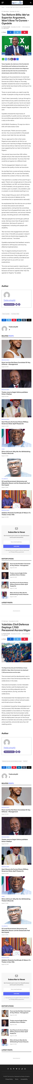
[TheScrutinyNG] (17, 2)
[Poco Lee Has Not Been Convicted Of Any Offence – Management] (16, 349)
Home (3, 7)
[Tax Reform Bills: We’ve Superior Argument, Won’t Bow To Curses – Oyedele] (16, 45)
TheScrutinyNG (6, 27)
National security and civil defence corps (11, 761)
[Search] (30, 2)
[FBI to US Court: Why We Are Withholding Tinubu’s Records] (16, 438)
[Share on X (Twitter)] (17, 32)
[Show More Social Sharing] (29, 32)
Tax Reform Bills (15, 313)
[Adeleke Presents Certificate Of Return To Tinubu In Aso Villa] (16, 499)
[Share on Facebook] (10, 32)
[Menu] (3, 2)
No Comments (26, 27)
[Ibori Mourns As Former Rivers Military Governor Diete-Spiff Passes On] (16, 408)
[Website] (19, 304)
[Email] (16, 304)
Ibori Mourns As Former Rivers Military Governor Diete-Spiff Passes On (19, 584)
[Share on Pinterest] (24, 32)
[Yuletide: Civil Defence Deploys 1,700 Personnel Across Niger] (16, 652)
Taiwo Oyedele (5, 313)
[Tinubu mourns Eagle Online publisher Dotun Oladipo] (16, 379)
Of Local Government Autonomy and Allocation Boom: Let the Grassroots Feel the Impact (16, 483)
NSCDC (25, 761)
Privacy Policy (14, 552)
